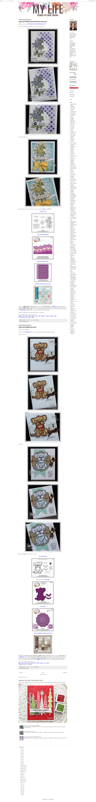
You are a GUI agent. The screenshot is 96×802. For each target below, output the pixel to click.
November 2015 (23, 766)
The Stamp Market (73, 316)
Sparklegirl (72, 96)
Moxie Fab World (73, 239)
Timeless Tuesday (73, 321)
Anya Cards (72, 115)
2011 (21, 788)
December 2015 (23, 765)
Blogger (52, 799)
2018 (21, 759)
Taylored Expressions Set (73, 312)
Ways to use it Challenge (73, 333)
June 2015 (22, 774)
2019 (21, 758)
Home (43, 672)
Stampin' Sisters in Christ (73, 302)
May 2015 (22, 776)
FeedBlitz (75, 82)
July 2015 (22, 773)
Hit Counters (72, 92)
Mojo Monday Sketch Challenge (73, 236)
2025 (21, 748)
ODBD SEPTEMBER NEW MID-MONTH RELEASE (33, 21)
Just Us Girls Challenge (73, 204)
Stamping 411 (73, 304)
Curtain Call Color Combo (73, 157)
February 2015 (22, 780)
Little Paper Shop (73, 217)
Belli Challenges (73, 122)
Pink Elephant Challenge (73, 260)
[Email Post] (31, 319)
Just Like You (73, 202)
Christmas (72, 130)
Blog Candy (72, 124)
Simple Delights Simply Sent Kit (73, 278)
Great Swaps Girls (73, 179)
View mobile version (43, 674)
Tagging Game (73, 308)
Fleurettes (72, 170)
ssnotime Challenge (72, 289)
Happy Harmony (73, 180)
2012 (21, 787)
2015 (21, 764)
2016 (21, 762)
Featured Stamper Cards (73, 169)
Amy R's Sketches (73, 111)
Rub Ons (72, 271)
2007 (21, 794)
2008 (21, 793)
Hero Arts (72, 182)
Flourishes (72, 171)
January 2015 (22, 782)
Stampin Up (72, 295)
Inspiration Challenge (72, 191)
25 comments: (28, 319)
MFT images (73, 231)
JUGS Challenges (73, 196)
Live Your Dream (73, 218)
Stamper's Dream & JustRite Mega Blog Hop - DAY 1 (32, 736)
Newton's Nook (73, 244)
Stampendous (73, 290)
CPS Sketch (72, 147)
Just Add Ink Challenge (73, 198)
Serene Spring (73, 273)
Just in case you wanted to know (73, 201)
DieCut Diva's (73, 158)
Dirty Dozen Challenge (72, 160)
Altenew (72, 110)
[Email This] (33, 320)
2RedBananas (73, 106)
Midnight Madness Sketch (73, 233)
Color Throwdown (73, 142)
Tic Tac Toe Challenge (72, 320)
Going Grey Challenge (72, 176)
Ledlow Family (73, 212)
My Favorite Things (72, 243)
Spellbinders (72, 284)
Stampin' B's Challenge (72, 297)
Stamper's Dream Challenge (73, 294)
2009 (21, 791)
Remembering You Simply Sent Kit (73, 267)
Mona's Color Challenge (73, 238)
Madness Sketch (73, 221)
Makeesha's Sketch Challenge (73, 223)
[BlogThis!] (34, 320)
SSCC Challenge (73, 286)
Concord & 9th (73, 146)
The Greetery (73, 315)
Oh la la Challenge (73, 250)
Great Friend (73, 178)
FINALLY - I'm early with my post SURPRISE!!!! (32, 725)
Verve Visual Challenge (73, 329)
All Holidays (73, 108)
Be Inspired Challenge (72, 119)
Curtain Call (72, 154)
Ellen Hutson (73, 164)
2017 (21, 761)
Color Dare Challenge (72, 140)
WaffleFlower (73, 331)
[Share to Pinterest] (37, 320)
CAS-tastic (72, 125)
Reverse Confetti (73, 269)
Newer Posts (21, 672)
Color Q (72, 141)
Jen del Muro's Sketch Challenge (73, 195)
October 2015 (22, 768)
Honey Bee (72, 184)
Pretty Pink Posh (73, 264)
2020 (21, 756)
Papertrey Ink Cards (73, 256)
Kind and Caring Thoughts (73, 209)
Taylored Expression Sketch (73, 310)
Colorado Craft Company (73, 145)
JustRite (72, 205)
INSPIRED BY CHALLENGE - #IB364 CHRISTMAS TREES (31, 680)
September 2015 (23, 770)
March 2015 (22, 779)
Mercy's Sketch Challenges (73, 230)
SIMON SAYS (73, 275)
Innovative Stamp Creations (73, 189)
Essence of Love (73, 165)
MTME (72, 240)
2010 (21, 790)
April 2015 (22, 777)
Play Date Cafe (73, 262)
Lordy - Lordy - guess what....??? (29, 731)
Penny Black (72, 257)
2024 (21, 750)
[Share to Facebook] (36, 320)
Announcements (73, 114)
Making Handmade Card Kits (73, 225)
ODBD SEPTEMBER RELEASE (27, 327)
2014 (21, 784)
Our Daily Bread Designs (24, 321)
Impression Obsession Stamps (73, 187)
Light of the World (73, 213)
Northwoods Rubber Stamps (73, 248)
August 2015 (22, 771)
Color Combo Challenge (73, 136)
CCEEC (72, 129)
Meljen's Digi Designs (73, 227)
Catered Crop (73, 128)
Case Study (72, 126)
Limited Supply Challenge (73, 215)
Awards (72, 116)
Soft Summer (73, 280)
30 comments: (28, 666)
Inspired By (72, 192)
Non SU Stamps (73, 245)
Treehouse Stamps (73, 323)
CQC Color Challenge (72, 150)
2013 (21, 785)
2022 (21, 753)
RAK (71, 265)
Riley (71, 270)
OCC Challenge (73, 249)
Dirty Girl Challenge (72, 163)
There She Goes (73, 318)
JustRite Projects (73, 207)
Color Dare (72, 137)
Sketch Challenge (73, 279)
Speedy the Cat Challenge (73, 282)
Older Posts (65, 672)
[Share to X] (35, 320)
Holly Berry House (73, 183)
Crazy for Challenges (72, 152)
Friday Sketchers (73, 174)
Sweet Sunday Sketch (73, 307)
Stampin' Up (72, 303)
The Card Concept (73, 314)
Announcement (73, 112)
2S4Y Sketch (73, 107)
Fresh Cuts (72, 173)
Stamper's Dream (73, 291)
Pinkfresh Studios (73, 261)
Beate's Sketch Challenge (73, 121)
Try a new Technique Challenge (72, 325)
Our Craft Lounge (73, 252)
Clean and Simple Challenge (73, 133)
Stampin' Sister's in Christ (73, 299)
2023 (21, 751)
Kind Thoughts (73, 210)
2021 (21, 754)
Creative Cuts (73, 153)
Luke (71, 219)
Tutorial (72, 327)
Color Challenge (73, 134)
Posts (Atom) (25, 677)
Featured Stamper (73, 167)
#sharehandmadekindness (73, 104)
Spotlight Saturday (73, 285)
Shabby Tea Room (73, 274)
